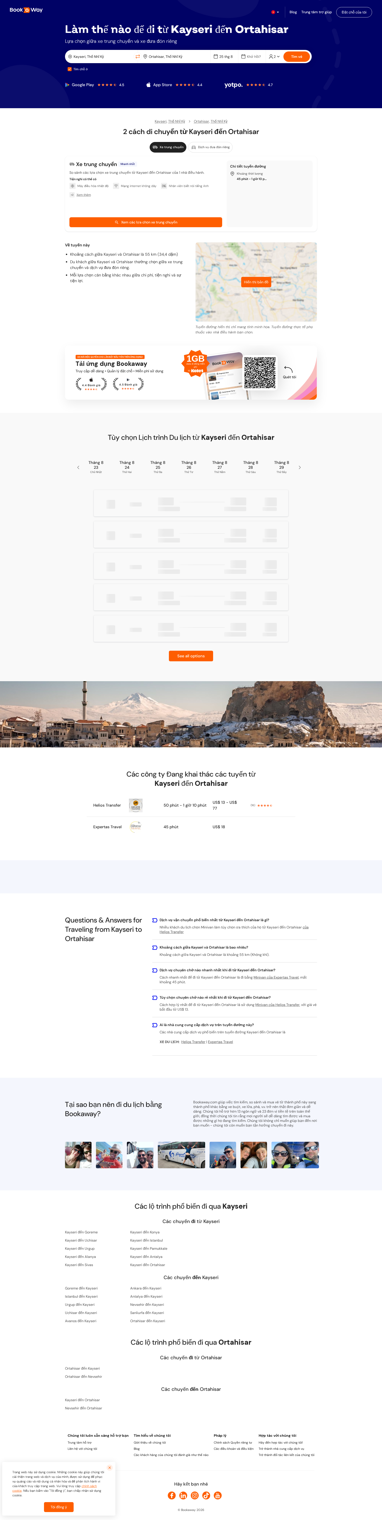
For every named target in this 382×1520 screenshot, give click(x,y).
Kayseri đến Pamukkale (148, 1248)
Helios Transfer (107, 805)
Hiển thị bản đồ (256, 282)
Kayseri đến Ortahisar (147, 1265)
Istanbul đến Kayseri (81, 1296)
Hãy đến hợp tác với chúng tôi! (281, 1442)
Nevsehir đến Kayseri (147, 1304)
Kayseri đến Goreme (81, 1232)
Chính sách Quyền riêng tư (233, 1442)
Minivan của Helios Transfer (277, 1004)
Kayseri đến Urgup (80, 1248)
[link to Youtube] (218, 1495)
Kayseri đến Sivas (79, 1265)
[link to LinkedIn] (183, 1495)
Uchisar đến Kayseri (81, 1312)
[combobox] (100, 56)
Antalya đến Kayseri (146, 1296)
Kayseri (161, 121)
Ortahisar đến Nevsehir (83, 1376)
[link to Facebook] (172, 1495)
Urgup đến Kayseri (80, 1304)
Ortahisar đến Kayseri (147, 1321)
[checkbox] (70, 69)
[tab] (168, 147)
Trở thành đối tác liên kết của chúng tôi (286, 1455)
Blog (137, 1449)
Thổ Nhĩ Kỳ (176, 121)
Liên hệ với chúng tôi (82, 1449)
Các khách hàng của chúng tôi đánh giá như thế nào (171, 1455)
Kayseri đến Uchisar (81, 1240)
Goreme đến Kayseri (81, 1288)
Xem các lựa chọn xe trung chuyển (149, 222)
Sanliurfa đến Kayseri (147, 1312)
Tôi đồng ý (59, 1507)
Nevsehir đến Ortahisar (83, 1408)
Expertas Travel (107, 827)
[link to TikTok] (206, 1495)
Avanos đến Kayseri (80, 1321)
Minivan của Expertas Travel (276, 977)
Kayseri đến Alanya (80, 1256)
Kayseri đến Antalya (146, 1256)
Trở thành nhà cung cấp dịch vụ (281, 1449)
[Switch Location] (138, 56)
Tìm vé (296, 56)
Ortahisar (201, 121)
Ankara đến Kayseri (145, 1288)
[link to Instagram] (195, 1495)
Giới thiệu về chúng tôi (150, 1442)
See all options (191, 656)
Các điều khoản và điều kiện (234, 1449)
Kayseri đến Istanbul (146, 1240)
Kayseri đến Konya (145, 1232)
